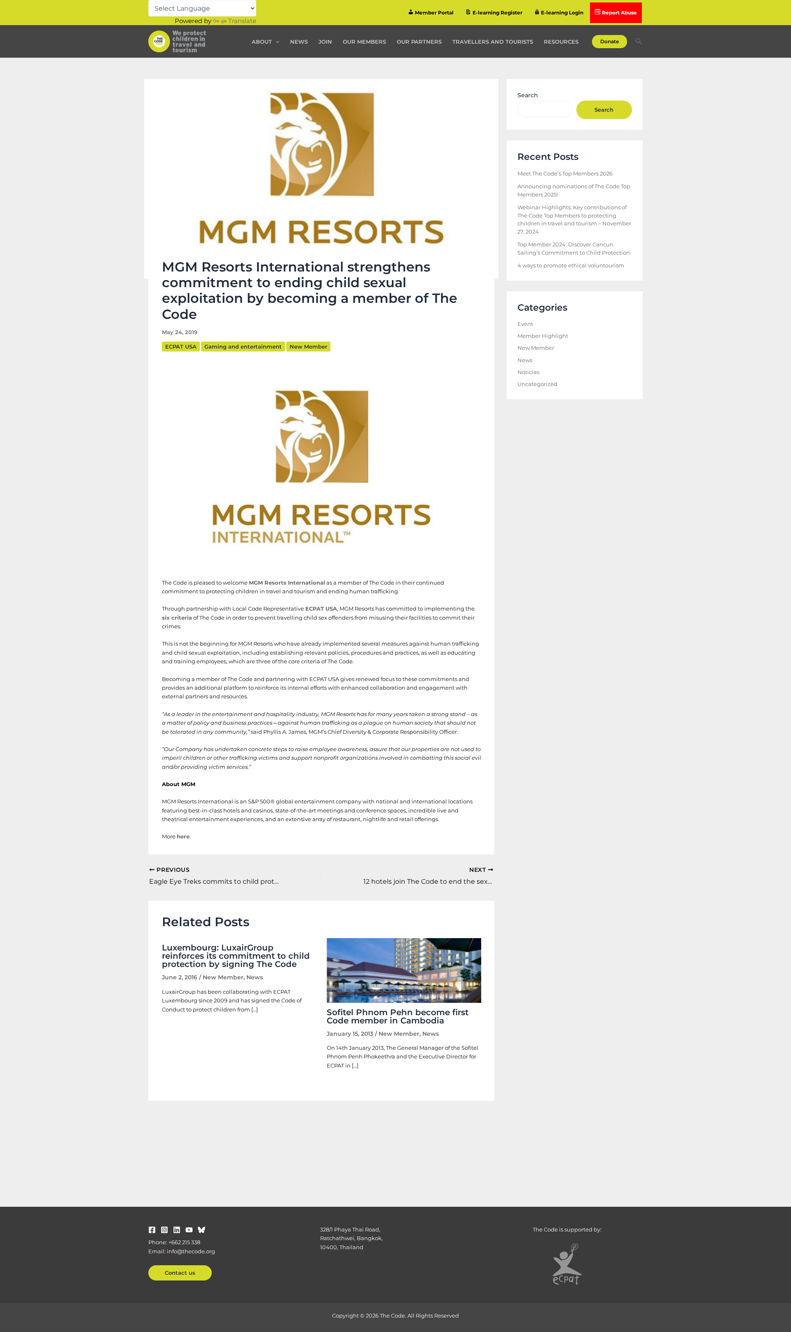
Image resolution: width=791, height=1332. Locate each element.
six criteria (177, 617)
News (299, 41)
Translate (242, 21)
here (183, 836)
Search (527, 95)
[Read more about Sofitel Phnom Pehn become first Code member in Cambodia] (404, 970)
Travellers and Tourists (492, 41)
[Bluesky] (201, 1230)
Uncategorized (537, 384)
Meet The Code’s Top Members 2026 (565, 173)
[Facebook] (152, 1230)
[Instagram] (164, 1230)
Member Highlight (542, 335)
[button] (275, 41)
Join (325, 41)
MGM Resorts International (287, 582)
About (262, 41)
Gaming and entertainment (243, 346)
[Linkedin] (176, 1230)
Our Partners (419, 41)
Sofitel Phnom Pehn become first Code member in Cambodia (397, 1016)
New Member (308, 346)
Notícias (528, 372)
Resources (561, 41)
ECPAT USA (181, 346)
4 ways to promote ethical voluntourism (570, 265)
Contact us (180, 1272)
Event (525, 324)
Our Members (364, 41)
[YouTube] (189, 1230)
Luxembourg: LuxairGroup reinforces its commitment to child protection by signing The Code (236, 956)
